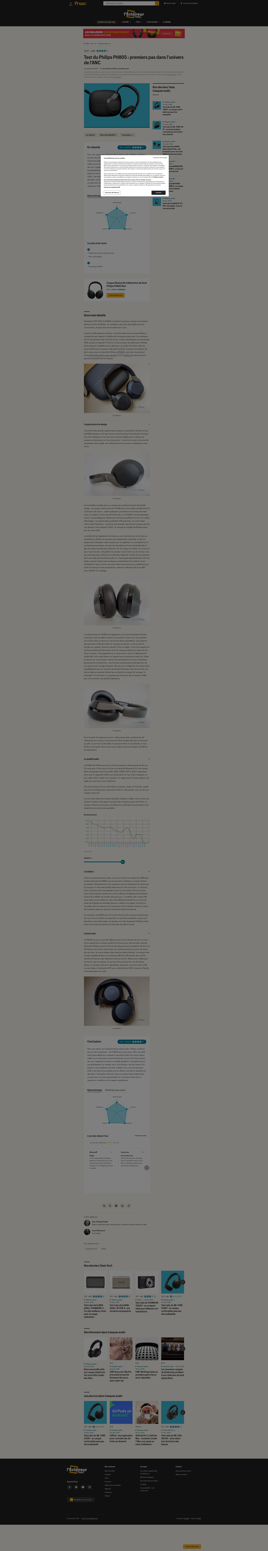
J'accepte (159, 192)
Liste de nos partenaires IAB (112, 187)
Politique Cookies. (158, 177)
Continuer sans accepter (160, 157)
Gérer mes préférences (112, 192)
